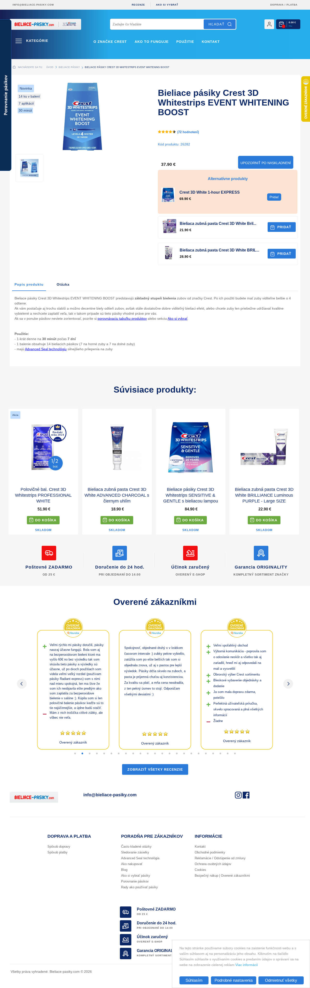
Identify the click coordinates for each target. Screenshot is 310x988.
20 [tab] (213, 753)
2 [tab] (82, 753)
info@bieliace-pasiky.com (33, 4)
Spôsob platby (57, 852)
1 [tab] (75, 753)
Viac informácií (246, 965)
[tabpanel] (73, 690)
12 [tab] (155, 753)
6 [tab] (111, 753)
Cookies (200, 870)
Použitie (185, 42)
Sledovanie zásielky (135, 852)
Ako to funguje (152, 42)
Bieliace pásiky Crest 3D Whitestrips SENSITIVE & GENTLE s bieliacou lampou (190, 495)
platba (292, 4)
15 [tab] (176, 753)
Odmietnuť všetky (281, 980)
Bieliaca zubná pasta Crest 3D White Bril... (218, 223)
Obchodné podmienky (210, 852)
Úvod (49, 67)
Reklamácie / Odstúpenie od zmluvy (220, 858)
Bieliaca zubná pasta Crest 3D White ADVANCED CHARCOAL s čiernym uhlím (117, 495)
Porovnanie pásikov (135, 881)
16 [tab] (184, 753)
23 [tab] (234, 753)
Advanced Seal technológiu (46, 349)
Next (288, 684)
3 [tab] (89, 753)
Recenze (138, 4)
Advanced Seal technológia (140, 858)
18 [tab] (198, 753)
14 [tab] (169, 753)
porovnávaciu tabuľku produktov (122, 318)
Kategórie (37, 41)
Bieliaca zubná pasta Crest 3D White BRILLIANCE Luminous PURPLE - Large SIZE (264, 495)
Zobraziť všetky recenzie (155, 769)
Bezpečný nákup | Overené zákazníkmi (222, 875)
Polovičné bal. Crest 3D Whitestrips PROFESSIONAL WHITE (43, 495)
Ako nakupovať (131, 864)
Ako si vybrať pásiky (135, 875)
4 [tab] (96, 753)
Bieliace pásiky (69, 67)
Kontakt (211, 42)
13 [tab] (162, 753)
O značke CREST (110, 42)
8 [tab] (126, 753)
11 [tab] (147, 753)
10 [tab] (140, 753)
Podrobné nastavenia (234, 980)
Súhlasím (194, 980)
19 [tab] (205, 753)
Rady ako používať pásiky (139, 887)
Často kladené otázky (136, 846)
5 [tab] (104, 753)
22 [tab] (227, 753)
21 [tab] (220, 753)
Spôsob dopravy (58, 846)
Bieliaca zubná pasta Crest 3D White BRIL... (219, 250)
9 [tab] (133, 753)
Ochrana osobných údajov (213, 864)
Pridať (284, 227)
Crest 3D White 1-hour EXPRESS (209, 192)
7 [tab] (118, 753)
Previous (22, 684)
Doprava (277, 4)
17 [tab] (191, 753)
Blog (124, 870)
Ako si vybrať (167, 4)
